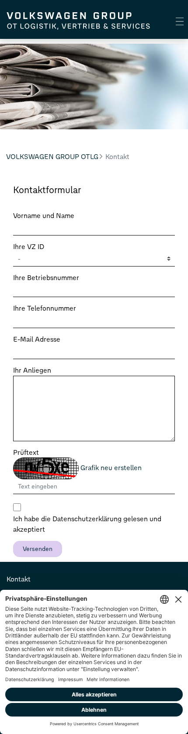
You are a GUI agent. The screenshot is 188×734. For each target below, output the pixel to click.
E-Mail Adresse (36, 339)
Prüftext (26, 452)
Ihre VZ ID (28, 246)
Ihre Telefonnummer (44, 308)
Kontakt (19, 579)
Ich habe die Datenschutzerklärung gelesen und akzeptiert (87, 524)
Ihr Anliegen (32, 370)
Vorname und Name (43, 215)
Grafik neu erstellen (111, 468)
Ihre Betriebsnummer (46, 278)
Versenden (37, 549)
